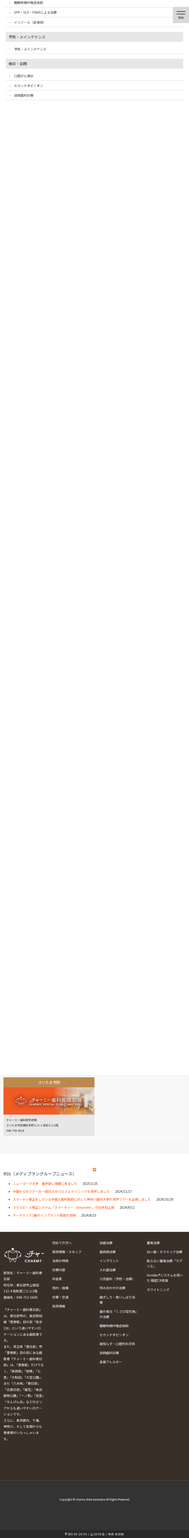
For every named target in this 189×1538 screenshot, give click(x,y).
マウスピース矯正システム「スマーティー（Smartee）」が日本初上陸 (63, 1207)
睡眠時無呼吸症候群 (114, 1325)
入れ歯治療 (108, 1269)
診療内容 (58, 1269)
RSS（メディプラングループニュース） (40, 1174)
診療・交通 (60, 1297)
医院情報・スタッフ (66, 1251)
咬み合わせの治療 (112, 1287)
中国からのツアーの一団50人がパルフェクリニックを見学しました (61, 1191)
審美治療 (153, 1242)
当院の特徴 (60, 1260)
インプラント (109, 1260)
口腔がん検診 (23, 76)
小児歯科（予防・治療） (117, 1278)
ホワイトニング (158, 1289)
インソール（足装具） (30, 22)
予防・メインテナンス (30, 49)
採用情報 (58, 1306)
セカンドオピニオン (114, 1334)
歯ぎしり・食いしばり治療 (117, 1300)
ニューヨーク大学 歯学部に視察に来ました (45, 1183)
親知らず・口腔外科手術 (117, 1343)
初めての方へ (62, 1242)
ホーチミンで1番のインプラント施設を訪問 (44, 1215)
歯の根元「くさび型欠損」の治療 (118, 1314)
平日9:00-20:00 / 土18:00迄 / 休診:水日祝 (94, 1534)
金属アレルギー (111, 1361)
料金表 (57, 1278)
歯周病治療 (108, 1251)
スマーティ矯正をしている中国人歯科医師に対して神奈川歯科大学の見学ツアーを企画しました (82, 1199)
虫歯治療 (106, 1242)
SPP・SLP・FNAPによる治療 (35, 12)
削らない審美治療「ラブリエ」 (164, 1263)
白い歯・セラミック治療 (164, 1251)
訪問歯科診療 (109, 1352)
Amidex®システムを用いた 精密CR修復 (165, 1278)
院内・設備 (60, 1287)
